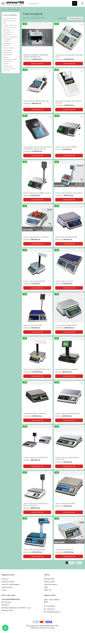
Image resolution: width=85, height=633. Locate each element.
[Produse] (3, 3)
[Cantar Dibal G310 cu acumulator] (69, 352)
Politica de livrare (7, 587)
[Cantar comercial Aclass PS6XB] (69, 129)
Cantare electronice (10, 25)
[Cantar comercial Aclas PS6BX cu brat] (37, 175)
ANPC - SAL (48, 590)
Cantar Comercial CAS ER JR (65, 503)
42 (77, 562)
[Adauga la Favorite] (50, 25)
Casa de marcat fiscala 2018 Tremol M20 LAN (69, 56)
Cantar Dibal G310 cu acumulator (66, 369)
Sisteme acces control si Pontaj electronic (9, 68)
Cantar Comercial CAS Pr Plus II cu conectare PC (67, 458)
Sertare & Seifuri (9, 48)
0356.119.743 (50, 609)
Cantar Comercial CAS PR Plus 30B (67, 413)
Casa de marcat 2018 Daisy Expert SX (36, 101)
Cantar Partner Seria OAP (64, 549)
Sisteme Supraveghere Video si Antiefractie (10, 59)
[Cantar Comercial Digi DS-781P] (37, 263)
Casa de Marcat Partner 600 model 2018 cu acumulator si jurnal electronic (37, 148)
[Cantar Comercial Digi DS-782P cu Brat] (37, 352)
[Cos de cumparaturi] (82, 3)
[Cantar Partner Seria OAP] (69, 532)
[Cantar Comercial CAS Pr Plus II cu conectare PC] (69, 440)
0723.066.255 (50, 606)
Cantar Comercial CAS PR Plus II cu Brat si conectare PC (35, 504)
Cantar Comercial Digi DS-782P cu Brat (36, 369)
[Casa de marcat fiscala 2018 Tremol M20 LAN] (69, 37)
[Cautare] (74, 3)
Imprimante (7, 34)
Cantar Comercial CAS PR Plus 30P (35, 457)
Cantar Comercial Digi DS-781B (66, 237)
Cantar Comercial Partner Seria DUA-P (69, 193)
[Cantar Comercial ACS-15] (69, 263)
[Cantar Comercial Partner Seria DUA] (37, 219)
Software (6, 64)
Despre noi (5, 579)
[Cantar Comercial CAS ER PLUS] (37, 532)
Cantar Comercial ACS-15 (64, 281)
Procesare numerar (10, 28)
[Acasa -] (15, 3)
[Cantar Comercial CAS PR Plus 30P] (37, 440)
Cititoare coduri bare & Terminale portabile (10, 39)
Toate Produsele (13, 9)
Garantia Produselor (50, 584)
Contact (4, 590)
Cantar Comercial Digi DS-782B (66, 325)
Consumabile (7, 50)
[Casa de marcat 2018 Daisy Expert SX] (37, 83)
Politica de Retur (49, 582)
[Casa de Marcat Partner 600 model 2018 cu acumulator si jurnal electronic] (37, 129)
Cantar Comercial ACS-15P (32, 325)
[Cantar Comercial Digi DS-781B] (69, 219)
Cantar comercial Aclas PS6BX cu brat (36, 193)
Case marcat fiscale (9, 18)
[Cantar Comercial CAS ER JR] (69, 486)
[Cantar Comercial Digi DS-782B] (69, 308)
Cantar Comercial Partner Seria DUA (36, 237)
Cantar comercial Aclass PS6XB (66, 147)
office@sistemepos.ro (53, 612)
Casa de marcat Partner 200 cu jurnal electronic (68, 102)
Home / (5, 9)
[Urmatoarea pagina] (80, 562)
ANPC (46, 587)
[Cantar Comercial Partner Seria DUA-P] (69, 175)
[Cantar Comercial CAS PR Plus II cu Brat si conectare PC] (37, 486)
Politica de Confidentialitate (11, 584)
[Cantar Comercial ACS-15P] (37, 308)
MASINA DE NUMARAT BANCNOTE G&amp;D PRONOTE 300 (35, 56)
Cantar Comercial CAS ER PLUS (34, 549)
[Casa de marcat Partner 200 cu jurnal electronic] (69, 83)
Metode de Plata (49, 579)
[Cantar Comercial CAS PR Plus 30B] (69, 396)
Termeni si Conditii (8, 582)
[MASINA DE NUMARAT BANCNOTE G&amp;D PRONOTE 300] (37, 37)
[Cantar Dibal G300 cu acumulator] (37, 396)
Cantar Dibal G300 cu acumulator (34, 413)
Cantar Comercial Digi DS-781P (34, 281)
